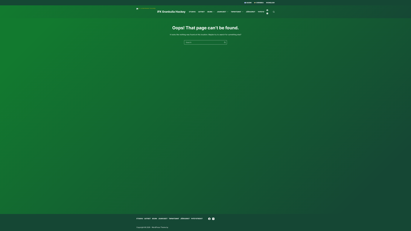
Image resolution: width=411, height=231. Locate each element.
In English (270, 3)
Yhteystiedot (197, 218)
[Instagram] (267, 13)
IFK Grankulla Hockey (171, 11)
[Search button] (225, 42)
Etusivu (192, 12)
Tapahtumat (236, 12)
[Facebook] (267, 10)
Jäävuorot (250, 12)
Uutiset (201, 12)
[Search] (274, 12)
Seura (209, 12)
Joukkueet (221, 12)
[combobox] (203, 42)
